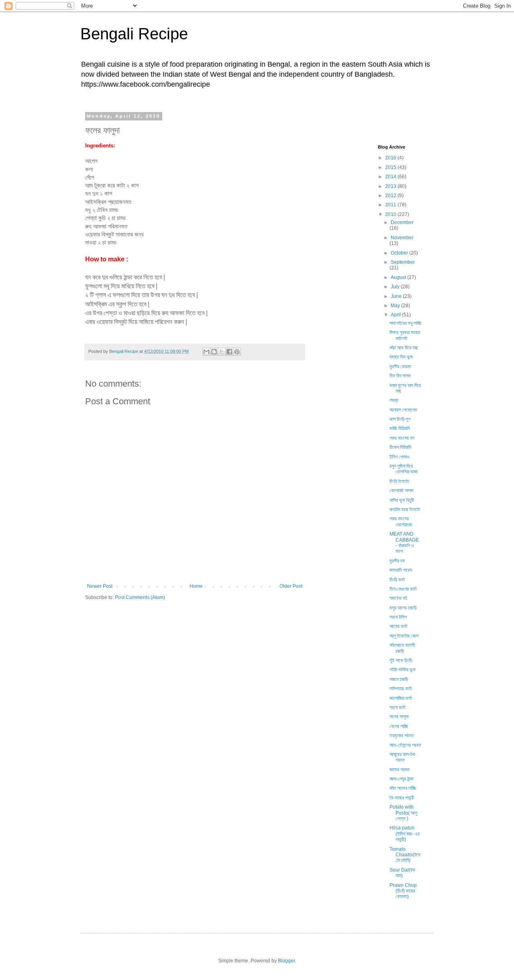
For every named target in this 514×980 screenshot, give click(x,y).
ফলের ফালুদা (399, 716)
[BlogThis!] (214, 352)
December (402, 222)
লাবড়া (394, 400)
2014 (391, 176)
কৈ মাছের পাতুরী (402, 798)
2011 (391, 205)
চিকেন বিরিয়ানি (400, 447)
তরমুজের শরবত (402, 735)
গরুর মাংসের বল (402, 438)
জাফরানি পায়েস (401, 570)
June (397, 296)
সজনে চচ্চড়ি (399, 679)
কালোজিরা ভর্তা (401, 698)
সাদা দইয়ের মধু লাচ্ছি (405, 323)
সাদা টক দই (398, 598)
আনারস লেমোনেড (403, 410)
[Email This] (206, 352)
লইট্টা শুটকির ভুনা (402, 669)
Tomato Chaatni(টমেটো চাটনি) (405, 855)
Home (196, 586)
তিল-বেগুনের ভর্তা (403, 589)
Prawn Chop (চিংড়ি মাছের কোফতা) (403, 891)
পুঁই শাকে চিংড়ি (401, 660)
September (403, 262)
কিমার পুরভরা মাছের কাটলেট (405, 335)
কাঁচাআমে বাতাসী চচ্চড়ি (402, 648)
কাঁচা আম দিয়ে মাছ (404, 347)
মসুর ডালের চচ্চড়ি (403, 608)
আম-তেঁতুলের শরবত (405, 745)
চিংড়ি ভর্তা (397, 580)
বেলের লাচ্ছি (399, 726)
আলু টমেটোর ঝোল (404, 636)
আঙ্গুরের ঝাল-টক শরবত (402, 757)
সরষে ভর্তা (397, 707)
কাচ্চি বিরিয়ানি (400, 428)
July (396, 286)
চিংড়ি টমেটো (399, 481)
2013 (391, 186)
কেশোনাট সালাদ (401, 490)
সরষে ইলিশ (398, 617)
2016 (391, 158)
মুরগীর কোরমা (400, 366)
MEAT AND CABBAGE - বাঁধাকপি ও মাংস (404, 542)
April (396, 315)
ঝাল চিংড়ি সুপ (400, 419)
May (396, 305)
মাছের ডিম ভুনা (401, 357)
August (399, 277)
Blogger (286, 961)
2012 (391, 195)
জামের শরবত (400, 769)
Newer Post (99, 586)
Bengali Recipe (134, 34)
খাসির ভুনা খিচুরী (402, 500)
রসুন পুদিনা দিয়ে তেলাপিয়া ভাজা (404, 469)
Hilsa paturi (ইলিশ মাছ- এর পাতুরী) (405, 833)
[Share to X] (222, 352)
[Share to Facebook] (229, 352)
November (402, 237)
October (400, 253)
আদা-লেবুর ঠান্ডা (401, 779)
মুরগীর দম (397, 561)
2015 (391, 167)
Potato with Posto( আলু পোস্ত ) (403, 812)
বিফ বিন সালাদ (400, 376)
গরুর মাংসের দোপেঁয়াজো (401, 521)
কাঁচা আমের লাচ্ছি (403, 788)
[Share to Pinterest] (237, 352)
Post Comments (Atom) (140, 597)
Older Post (290, 586)
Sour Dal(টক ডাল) (402, 872)
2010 (391, 214)
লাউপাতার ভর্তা (401, 688)
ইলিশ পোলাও (399, 457)
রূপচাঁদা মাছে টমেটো (405, 509)
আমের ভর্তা (398, 626)
